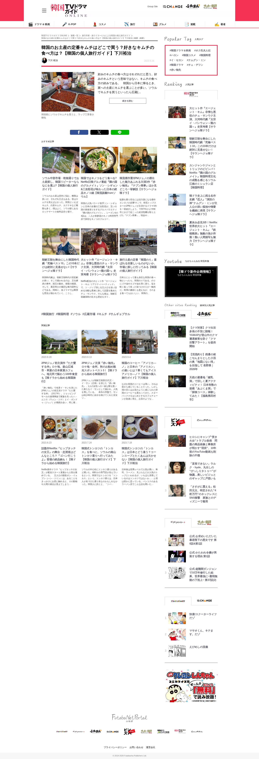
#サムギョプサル (119, 314)
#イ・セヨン (176, 60)
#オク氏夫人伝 (202, 50)
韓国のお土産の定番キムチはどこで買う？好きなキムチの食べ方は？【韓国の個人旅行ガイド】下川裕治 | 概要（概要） (93, 38)
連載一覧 (74, 35)
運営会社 (150, 747)
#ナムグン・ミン (196, 60)
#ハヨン (174, 55)
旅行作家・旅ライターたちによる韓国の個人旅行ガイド (106, 35)
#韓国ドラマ (176, 64)
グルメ (159, 24)
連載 (189, 24)
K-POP (69, 24)
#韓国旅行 (47, 314)
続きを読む (127, 101)
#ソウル (76, 314)
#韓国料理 (62, 314)
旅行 (129, 24)
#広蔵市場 (88, 314)
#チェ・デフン (195, 64)
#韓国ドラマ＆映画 (180, 50)
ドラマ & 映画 (39, 24)
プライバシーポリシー (115, 747)
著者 (220, 24)
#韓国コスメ (189, 55)
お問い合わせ (136, 747)
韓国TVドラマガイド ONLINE (54, 35)
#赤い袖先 (175, 69)
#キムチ (102, 314)
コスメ (99, 24)
